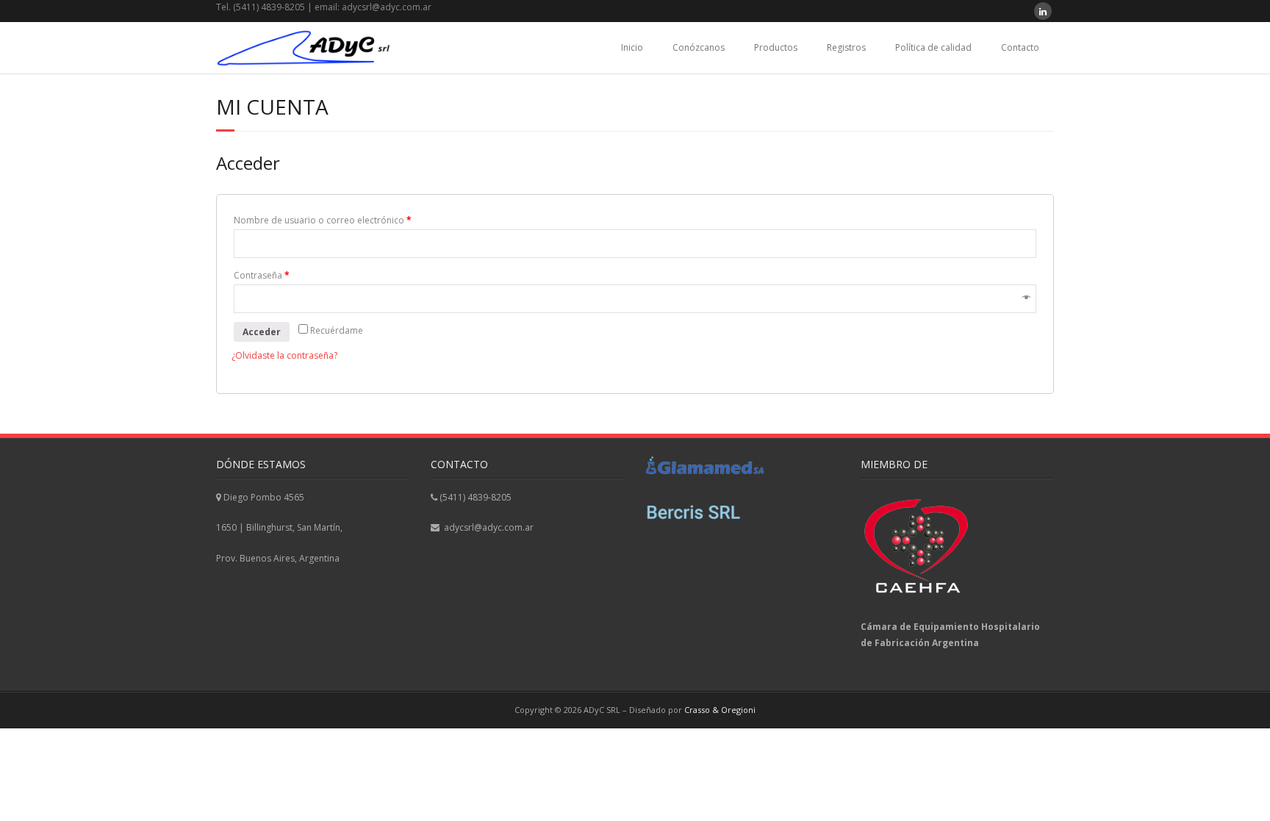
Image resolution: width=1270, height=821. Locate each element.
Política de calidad (933, 47)
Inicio (632, 47)
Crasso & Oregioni (720, 709)
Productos (775, 47)
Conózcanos (698, 47)
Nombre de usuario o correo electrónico (323, 220)
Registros (846, 47)
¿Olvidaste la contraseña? (284, 355)
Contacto (1020, 47)
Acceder (262, 332)
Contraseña (262, 275)
